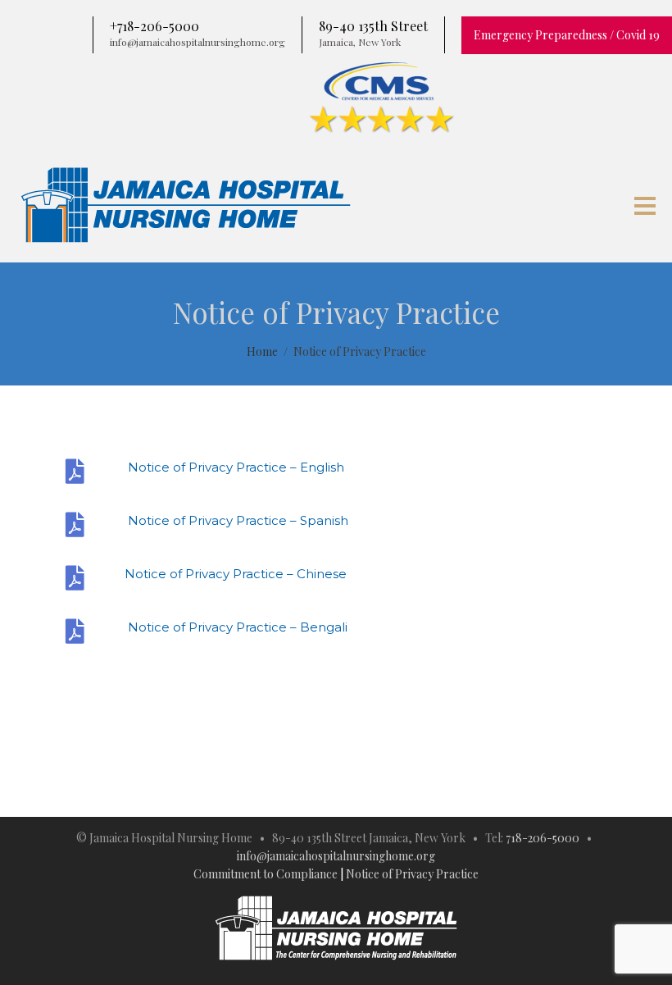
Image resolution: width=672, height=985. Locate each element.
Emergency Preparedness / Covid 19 (567, 35)
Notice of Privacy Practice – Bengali (236, 627)
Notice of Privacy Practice (412, 874)
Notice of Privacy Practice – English (234, 467)
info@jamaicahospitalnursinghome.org (336, 856)
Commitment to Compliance (265, 874)
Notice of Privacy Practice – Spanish (236, 520)
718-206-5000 (542, 838)
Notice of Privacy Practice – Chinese (236, 573)
